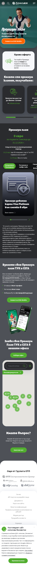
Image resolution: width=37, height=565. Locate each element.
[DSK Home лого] (27, 485)
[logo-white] (20, 3)
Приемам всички (18, 561)
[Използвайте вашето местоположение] (30, 366)
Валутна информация (18, 507)
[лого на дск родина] (10, 481)
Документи (18, 501)
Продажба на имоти (18, 518)
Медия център (18, 515)
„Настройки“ (29, 550)
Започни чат (18, 450)
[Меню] (34, 3)
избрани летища (14, 103)
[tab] (9, 166)
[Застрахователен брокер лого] (18, 476)
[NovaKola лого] (27, 481)
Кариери (18, 523)
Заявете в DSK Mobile (18, 300)
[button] (7, 394)
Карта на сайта (18, 503)
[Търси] (8, 3)
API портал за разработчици (18, 497)
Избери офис (18, 355)
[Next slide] (35, 117)
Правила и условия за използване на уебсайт (18, 511)
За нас (18, 494)
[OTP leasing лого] (10, 485)
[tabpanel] (18, 196)
